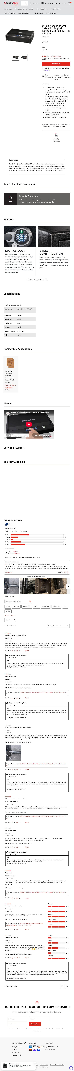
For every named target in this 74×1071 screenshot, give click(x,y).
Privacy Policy (23, 1064)
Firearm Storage (24, 13)
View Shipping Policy (59, 126)
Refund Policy (16, 1052)
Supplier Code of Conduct (57, 1064)
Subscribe (35, 1024)
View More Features (37, 280)
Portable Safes (9, 13)
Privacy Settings (12, 1064)
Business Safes (42, 9)
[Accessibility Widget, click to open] (71, 1068)
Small (45, 50)
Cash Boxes (8, 9)
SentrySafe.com (17, 1047)
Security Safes (56, 9)
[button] (28, 280)
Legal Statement (33, 1064)
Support (14, 1049)
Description (13, 160)
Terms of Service (17, 1055)
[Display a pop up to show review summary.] (9, 390)
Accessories (38, 13)
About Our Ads (44, 1064)
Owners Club (51, 13)
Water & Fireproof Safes (24, 9)
